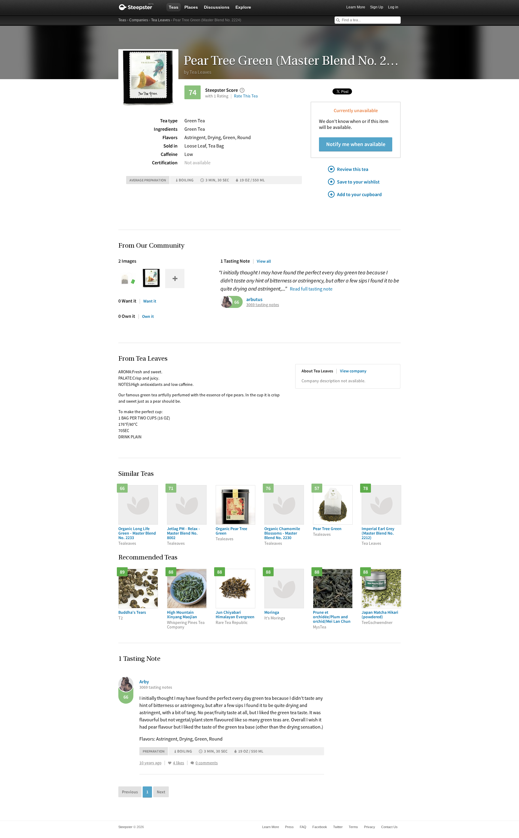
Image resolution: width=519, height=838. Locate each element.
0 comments (207, 763)
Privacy (369, 827)
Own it (148, 316)
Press (289, 827)
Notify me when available (355, 144)
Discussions (216, 7)
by (197, 72)
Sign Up (376, 7)
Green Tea (194, 121)
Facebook (319, 827)
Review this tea (352, 169)
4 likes (178, 763)
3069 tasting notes (262, 305)
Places (191, 7)
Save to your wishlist (358, 182)
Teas (173, 7)
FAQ (303, 827)
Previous (130, 792)
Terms (353, 827)
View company (353, 371)
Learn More (355, 7)
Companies (138, 20)
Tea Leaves (160, 20)
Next (161, 792)
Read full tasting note (311, 289)
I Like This (169, 763)
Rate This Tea (246, 96)
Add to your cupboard (359, 194)
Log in (393, 7)
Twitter (338, 827)
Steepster (139, 7)
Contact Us (389, 827)
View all (264, 261)
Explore (243, 7)
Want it (149, 301)
